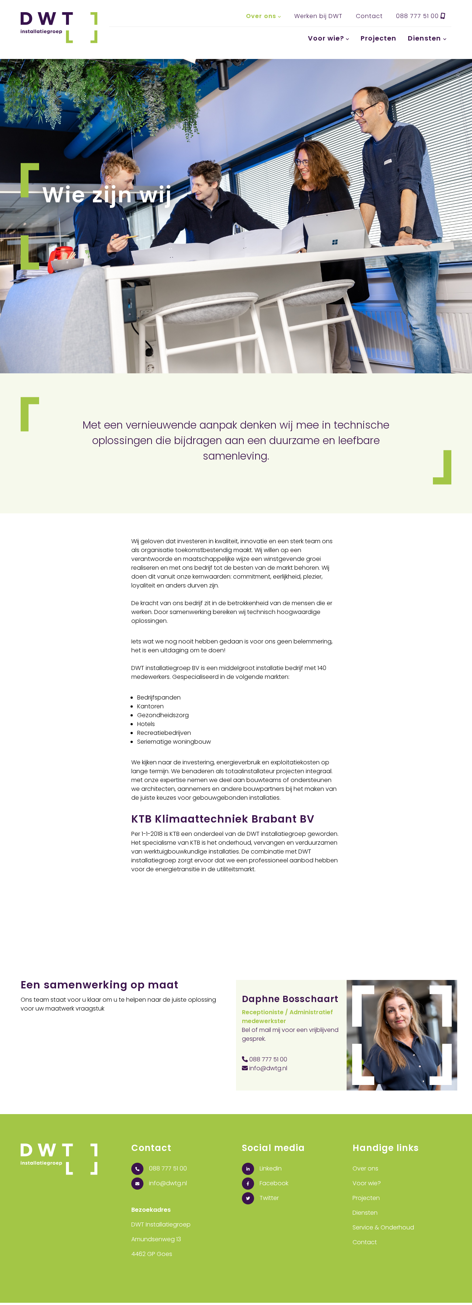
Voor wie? (326, 38)
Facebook (273, 1183)
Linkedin (270, 1168)
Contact (369, 16)
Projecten (378, 38)
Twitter (268, 1198)
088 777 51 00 (418, 16)
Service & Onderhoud (383, 1227)
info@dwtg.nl (267, 1068)
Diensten (424, 38)
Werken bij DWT (318, 16)
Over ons (261, 16)
